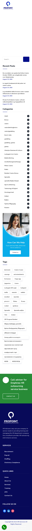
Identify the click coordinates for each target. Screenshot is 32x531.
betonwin (7, 270)
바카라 (6, 361)
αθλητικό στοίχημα (10, 333)
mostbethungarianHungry (12, 162)
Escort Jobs (7, 135)
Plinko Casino (8, 165)
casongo (7, 274)
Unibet (6, 196)
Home (6, 477)
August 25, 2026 (7, 79)
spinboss (15, 306)
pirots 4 (6, 301)
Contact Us (8, 495)
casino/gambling (9, 131)
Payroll (6, 455)
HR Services (21, 522)
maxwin (14, 292)
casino (6, 123)
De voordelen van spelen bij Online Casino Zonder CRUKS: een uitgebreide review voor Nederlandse (16, 75)
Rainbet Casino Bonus (11, 173)
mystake (16, 297)
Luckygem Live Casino (11, 154)
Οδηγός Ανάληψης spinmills (12, 324)
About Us (7, 481)
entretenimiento (19, 274)
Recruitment (8, 451)
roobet (6, 306)
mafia (6, 292)
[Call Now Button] (4, 527)
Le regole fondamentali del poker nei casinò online (14, 84)
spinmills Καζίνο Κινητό (11, 181)
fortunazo (7, 279)
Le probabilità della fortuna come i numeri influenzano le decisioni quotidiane (16, 92)
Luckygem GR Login (10, 288)
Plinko (15, 301)
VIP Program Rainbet (10, 319)
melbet (23, 292)
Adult (6, 116)
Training (7, 488)
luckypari (23, 288)
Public (6, 169)
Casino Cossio (18, 270)
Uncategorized (9, 192)
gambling (7, 139)
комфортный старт (10, 352)
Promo (23, 301)
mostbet (7, 297)
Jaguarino (7, 283)
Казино (6, 207)
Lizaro (17, 283)
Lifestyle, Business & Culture (13, 150)
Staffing (7, 459)
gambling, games (9, 142)
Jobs (6, 492)
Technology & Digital (11, 188)
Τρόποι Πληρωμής (10, 204)
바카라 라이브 (16, 361)
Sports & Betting (9, 184)
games (6, 146)
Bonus (6, 120)
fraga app (18, 279)
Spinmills (7, 177)
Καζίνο (6, 200)
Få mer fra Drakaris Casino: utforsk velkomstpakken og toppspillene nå (14, 101)
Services (7, 484)
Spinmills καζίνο (19, 310)
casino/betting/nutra (10, 127)
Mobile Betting (9, 158)
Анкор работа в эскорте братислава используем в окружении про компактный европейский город (13, 338)
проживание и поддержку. (13, 357)
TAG (5, 315)
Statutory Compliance (12, 462)
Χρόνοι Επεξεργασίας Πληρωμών (14, 328)
